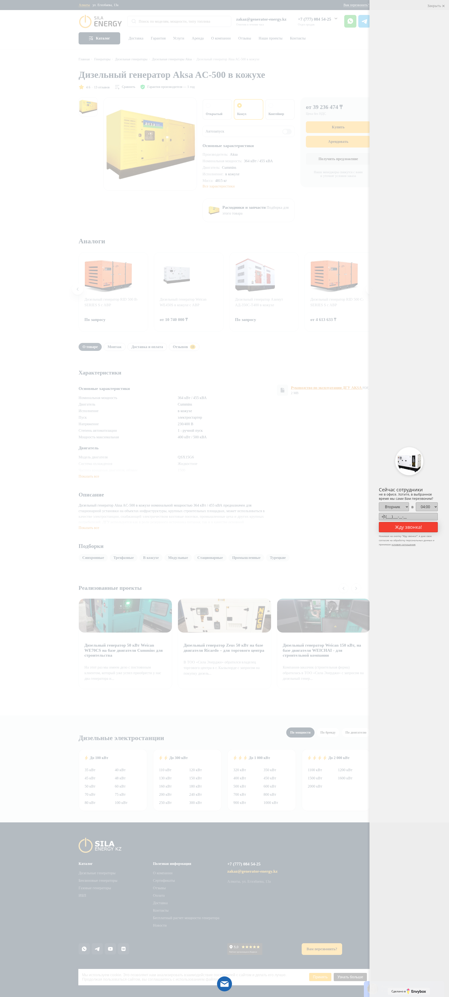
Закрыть (434, 6)
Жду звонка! (408, 527)
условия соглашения (403, 544)
